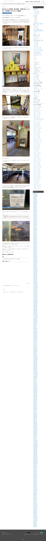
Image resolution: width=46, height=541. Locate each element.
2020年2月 (34, 251)
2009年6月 (34, 408)
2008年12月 (34, 414)
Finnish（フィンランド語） (37, 128)
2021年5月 (34, 234)
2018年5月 (34, 278)
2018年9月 (34, 273)
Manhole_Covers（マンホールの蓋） (38, 50)
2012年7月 (34, 363)
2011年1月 (34, 386)
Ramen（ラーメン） (36, 93)
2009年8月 (34, 405)
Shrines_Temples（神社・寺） (37, 49)
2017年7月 (34, 291)
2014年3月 (34, 342)
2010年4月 (34, 396)
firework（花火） (35, 42)
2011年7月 (34, 378)
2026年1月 (34, 201)
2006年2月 (34, 457)
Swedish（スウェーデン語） (37, 177)
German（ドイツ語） (36, 133)
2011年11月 (34, 373)
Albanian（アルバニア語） (37, 105)
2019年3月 (34, 265)
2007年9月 (34, 432)
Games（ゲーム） (36, 79)
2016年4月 (34, 310)
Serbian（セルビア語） (36, 169)
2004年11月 (34, 475)
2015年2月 (34, 328)
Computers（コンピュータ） (37, 54)
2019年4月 (34, 264)
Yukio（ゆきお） (35, 11)
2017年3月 (34, 296)
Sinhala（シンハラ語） (36, 170)
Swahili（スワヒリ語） (36, 176)
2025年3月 (34, 211)
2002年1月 (34, 516)
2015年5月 (34, 324)
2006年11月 (34, 445)
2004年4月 (34, 484)
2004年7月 (34, 480)
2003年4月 (34, 499)
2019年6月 (34, 261)
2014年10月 (34, 333)
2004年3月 (34, 485)
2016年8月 (34, 305)
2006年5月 (34, 453)
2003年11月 (34, 490)
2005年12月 (34, 459)
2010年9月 (34, 391)
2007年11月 (34, 430)
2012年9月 (34, 360)
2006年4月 (34, 454)
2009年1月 (34, 413)
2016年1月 (34, 314)
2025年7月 (34, 206)
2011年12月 (34, 372)
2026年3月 (34, 198)
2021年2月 (34, 237)
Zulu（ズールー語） (36, 189)
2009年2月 (34, 412)
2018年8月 (34, 274)
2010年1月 (34, 400)
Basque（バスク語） (36, 111)
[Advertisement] (16, 299)
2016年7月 (34, 306)
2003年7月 (34, 495)
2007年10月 (34, 431)
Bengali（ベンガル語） (36, 112)
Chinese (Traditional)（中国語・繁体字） (38, 119)
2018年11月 (34, 270)
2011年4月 (34, 382)
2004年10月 (34, 476)
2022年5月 (34, 224)
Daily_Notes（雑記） (36, 99)
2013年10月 (34, 346)
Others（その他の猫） (36, 13)
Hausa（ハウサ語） (36, 135)
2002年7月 (34, 511)
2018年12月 (34, 269)
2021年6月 (34, 233)
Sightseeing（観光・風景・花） (37, 40)
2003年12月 (34, 489)
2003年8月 (34, 494)
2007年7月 (34, 435)
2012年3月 (34, 368)
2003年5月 (34, 498)
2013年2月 (34, 354)
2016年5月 (34, 309)
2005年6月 (34, 467)
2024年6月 (34, 216)
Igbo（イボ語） (35, 141)
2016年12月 (34, 300)
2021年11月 (34, 228)
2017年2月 (34, 297)
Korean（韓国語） (36, 148)
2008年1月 (34, 427)
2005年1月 (34, 472)
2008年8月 (34, 418)
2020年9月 (34, 242)
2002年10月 (34, 507)
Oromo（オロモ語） (36, 161)
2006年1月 (34, 458)
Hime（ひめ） (35, 12)
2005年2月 (34, 471)
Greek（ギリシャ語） (36, 134)
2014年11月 (34, 332)
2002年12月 (34, 504)
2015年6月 (34, 323)
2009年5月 (34, 409)
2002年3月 (34, 513)
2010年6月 (34, 394)
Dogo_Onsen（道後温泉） (37, 29)
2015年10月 (34, 318)
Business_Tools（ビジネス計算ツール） (38, 103)
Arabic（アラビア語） (36, 109)
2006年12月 (34, 444)
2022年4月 (34, 225)
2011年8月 (34, 377)
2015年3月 (34, 327)
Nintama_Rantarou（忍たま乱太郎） (38, 81)
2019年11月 (34, 255)
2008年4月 (34, 423)
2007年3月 (34, 440)
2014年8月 (34, 336)
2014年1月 (34, 345)
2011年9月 (34, 376)
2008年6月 (34, 421)
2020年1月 (34, 252)
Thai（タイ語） (35, 182)
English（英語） (35, 126)
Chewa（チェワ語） (36, 117)
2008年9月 (34, 417)
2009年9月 (34, 404)
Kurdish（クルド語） (36, 149)
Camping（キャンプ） (36, 36)
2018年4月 (34, 279)
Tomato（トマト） (36, 92)
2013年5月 (34, 350)
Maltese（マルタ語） (36, 156)
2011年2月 (34, 385)
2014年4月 (34, 341)
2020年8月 (34, 243)
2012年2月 (34, 369)
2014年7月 (34, 337)
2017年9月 (34, 288)
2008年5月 (34, 422)
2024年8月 (34, 215)
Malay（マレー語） (36, 154)
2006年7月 (34, 450)
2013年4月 (34, 351)
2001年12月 (34, 517)
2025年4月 (34, 210)
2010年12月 (34, 387)
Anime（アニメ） (36, 74)
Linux (34, 66)
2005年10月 (34, 462)
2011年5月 (34, 381)
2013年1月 (34, 355)
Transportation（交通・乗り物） (37, 30)
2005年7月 (34, 466)
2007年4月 (34, 439)
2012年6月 (34, 364)
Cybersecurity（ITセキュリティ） (37, 72)
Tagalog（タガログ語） (36, 178)
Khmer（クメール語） (36, 147)
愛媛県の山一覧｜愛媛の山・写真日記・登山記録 (33, 1)
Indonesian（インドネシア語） (37, 142)
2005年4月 (34, 468)
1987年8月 (34, 526)
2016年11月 (34, 301)
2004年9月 (34, 477)
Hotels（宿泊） (35, 28)
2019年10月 (34, 256)
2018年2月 (34, 282)
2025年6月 (34, 207)
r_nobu (5, 6)
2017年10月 (34, 287)
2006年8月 (34, 449)
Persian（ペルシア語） (36, 163)
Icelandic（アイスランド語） (37, 140)
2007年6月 (34, 436)
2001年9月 (34, 521)
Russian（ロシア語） (36, 168)
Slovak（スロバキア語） (36, 171)
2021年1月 (34, 238)
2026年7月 (34, 193)
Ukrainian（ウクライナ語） (37, 184)
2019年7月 (34, 260)
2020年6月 (34, 246)
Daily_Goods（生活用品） (37, 86)
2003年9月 (34, 493)
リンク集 (42, 1)
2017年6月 (34, 292)
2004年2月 (34, 486)
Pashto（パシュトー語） (36, 162)
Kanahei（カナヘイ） (36, 80)
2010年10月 (34, 390)
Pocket (37, 532)
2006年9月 (34, 448)
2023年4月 (34, 220)
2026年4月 (34, 197)
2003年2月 (34, 502)
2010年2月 (34, 399)
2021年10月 (34, 229)
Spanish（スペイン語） (36, 175)
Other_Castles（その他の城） (37, 48)
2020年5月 (34, 247)
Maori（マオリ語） (36, 155)
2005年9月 (34, 463)
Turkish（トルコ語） (36, 183)
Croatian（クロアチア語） (37, 121)
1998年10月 (34, 525)
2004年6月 (34, 481)
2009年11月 (34, 403)
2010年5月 (34, 395)
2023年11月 (34, 219)
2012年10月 (34, 359)
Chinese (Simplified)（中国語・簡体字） (38, 118)
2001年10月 (34, 520)
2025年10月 (34, 202)
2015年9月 (34, 319)
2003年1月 (34, 503)
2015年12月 (34, 315)
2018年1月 (34, 283)
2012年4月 (34, 367)
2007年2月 (34, 441)
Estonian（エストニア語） (37, 127)
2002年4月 (34, 512)
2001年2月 (34, 522)
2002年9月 (34, 508)
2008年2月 (34, 426)
